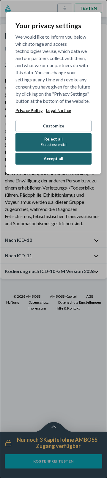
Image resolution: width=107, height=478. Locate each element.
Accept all (53, 158)
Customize (53, 125)
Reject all (54, 141)
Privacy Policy (29, 110)
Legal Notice (58, 110)
